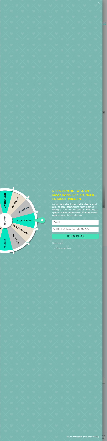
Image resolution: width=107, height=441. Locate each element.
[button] (99, 3)
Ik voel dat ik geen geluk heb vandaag (83, 437)
